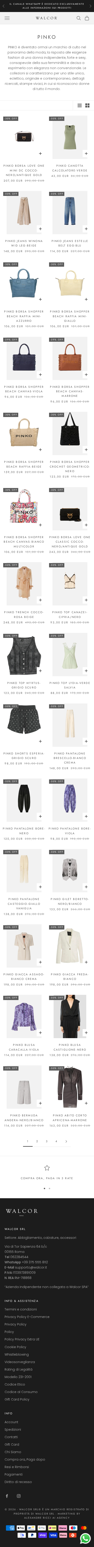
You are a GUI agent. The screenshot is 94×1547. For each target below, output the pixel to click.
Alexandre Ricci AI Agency (47, 1518)
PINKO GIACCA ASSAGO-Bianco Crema (23, 976)
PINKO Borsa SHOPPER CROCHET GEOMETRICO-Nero (70, 466)
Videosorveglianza (20, 1362)
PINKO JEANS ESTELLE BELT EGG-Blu (70, 243)
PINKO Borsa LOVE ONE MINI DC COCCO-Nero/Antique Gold (24, 170)
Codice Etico (15, 1384)
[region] (47, 1173)
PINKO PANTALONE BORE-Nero (24, 831)
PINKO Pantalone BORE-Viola (70, 831)
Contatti (11, 1437)
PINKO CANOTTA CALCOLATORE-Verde (70, 168)
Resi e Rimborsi (17, 1467)
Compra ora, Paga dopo (25, 1459)
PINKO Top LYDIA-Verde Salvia (70, 685)
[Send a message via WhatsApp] (85, 1538)
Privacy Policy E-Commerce (27, 1317)
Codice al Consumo (21, 1392)
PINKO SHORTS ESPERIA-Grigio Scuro (24, 756)
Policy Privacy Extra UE (22, 1339)
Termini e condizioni (21, 1309)
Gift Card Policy (17, 1399)
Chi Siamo (13, 1452)
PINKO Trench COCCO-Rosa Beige (24, 614)
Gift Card (12, 1444)
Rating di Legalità (18, 1369)
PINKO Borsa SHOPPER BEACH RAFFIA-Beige (24, 464)
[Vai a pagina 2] (66, 1141)
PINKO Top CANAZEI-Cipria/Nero (70, 614)
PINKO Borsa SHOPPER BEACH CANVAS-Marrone (70, 391)
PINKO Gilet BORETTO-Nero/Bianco (70, 901)
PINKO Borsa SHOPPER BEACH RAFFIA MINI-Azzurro (24, 316)
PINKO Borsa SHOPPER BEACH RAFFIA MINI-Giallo (70, 316)
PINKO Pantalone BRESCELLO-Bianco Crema (70, 758)
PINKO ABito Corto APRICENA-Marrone (70, 1117)
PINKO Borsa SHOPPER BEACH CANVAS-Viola (24, 389)
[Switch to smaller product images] (87, 105)
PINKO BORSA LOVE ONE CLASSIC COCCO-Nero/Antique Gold (70, 542)
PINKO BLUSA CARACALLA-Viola (24, 1047)
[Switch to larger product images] (80, 105)
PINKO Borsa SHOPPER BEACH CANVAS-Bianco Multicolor (24, 542)
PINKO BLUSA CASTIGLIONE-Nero (70, 1047)
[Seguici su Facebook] (7, 1496)
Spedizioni (13, 1429)
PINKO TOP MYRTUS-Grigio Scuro (24, 685)
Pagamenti (14, 1474)
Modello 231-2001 (18, 1377)
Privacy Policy (15, 1324)
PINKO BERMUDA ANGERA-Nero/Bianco (24, 1117)
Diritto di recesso (18, 1482)
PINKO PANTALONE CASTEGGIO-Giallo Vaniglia (24, 903)
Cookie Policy (15, 1347)
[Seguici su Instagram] (18, 1496)
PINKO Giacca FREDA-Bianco (70, 976)
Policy (9, 1332)
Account (11, 1422)
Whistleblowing (17, 1354)
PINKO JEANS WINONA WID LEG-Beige (24, 243)
